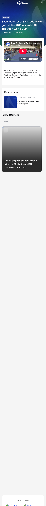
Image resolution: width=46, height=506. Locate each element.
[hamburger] (3, 3)
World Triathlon (22, 3)
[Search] (42, 3)
